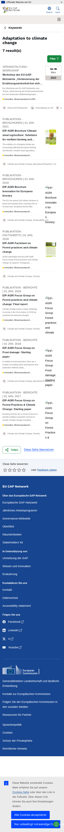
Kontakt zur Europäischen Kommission (26, 694)
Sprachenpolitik (12, 724)
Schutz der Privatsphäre (17, 740)
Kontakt (7, 589)
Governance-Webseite (16, 518)
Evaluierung (9, 574)
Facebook (16, 621)
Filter (53, 58)
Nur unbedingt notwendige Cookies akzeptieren (37, 824)
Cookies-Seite (20, 792)
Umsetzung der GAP (15, 558)
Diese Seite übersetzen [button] (39, 449)
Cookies (7, 732)
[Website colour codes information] (56, 824)
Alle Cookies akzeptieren (30, 814)
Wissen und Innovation (16, 566)
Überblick (8, 526)
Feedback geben (47, 469)
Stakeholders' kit (12, 542)
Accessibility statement (16, 605)
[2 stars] (7, 470)
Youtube (15, 647)
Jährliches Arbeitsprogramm (19, 510)
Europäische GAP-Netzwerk (19, 502)
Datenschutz (10, 597)
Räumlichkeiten (12, 534)
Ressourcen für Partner (16, 714)
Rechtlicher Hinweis (14, 748)
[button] (11, 450)
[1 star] (5, 470)
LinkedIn (15, 630)
